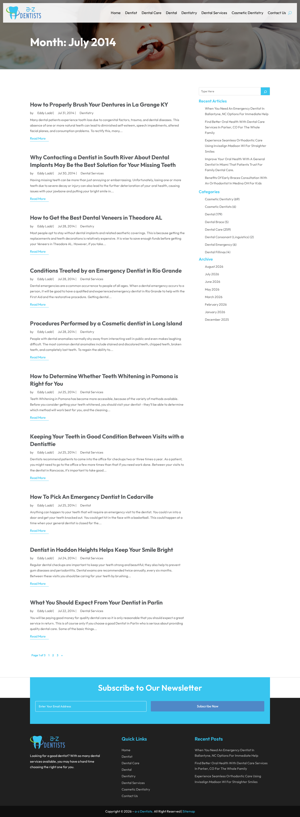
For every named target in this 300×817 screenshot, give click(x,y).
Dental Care (151, 12)
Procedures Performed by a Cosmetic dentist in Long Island (106, 323)
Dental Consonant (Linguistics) (227, 237)
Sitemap (189, 811)
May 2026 (212, 289)
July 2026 (212, 274)
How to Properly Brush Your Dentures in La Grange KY (99, 104)
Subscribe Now (207, 706)
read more (38, 138)
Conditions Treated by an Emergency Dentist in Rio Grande (106, 270)
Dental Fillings (215, 252)
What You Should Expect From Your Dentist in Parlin (96, 602)
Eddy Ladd (44, 113)
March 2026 (213, 297)
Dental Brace (214, 222)
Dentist (131, 12)
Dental (171, 12)
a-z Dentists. (144, 811)
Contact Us (277, 12)
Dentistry (189, 12)
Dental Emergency (218, 244)
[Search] (265, 91)
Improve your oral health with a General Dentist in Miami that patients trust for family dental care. (235, 164)
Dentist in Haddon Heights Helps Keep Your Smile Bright (101, 549)
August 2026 (214, 266)
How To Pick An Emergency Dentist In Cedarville (91, 496)
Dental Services (214, 12)
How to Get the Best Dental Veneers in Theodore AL (96, 217)
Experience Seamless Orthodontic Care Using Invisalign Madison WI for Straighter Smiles (235, 145)
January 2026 (215, 312)
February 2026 (216, 304)
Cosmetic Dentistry (247, 12)
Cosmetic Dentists (218, 207)
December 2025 (217, 319)
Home (116, 12)
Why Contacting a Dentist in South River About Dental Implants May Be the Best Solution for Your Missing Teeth (103, 161)
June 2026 (212, 282)
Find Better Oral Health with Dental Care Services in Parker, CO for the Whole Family (235, 127)
